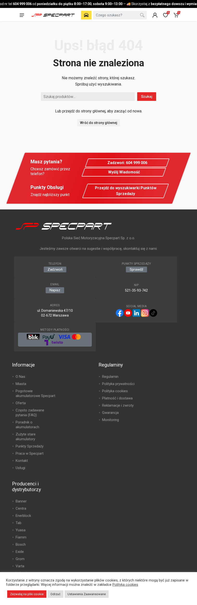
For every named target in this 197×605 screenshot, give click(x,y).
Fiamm (21, 537)
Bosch (21, 544)
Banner (21, 501)
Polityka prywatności (118, 384)
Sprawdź (136, 269)
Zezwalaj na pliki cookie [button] (26, 594)
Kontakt (22, 460)
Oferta (21, 403)
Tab (18, 523)
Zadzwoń (55, 269)
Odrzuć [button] (55, 594)
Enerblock (23, 515)
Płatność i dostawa (117, 398)
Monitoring (110, 420)
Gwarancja (110, 412)
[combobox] (120, 15)
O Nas (20, 376)
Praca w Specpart (29, 453)
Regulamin (110, 376)
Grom (20, 559)
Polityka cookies (115, 391)
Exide (20, 552)
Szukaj (146, 96)
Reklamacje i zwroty (118, 405)
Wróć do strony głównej (98, 123)
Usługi (20, 468)
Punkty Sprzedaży (29, 446)
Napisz (54, 290)
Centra (21, 508)
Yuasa (20, 530)
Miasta (21, 384)
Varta (20, 566)
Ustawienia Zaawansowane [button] (87, 594)
